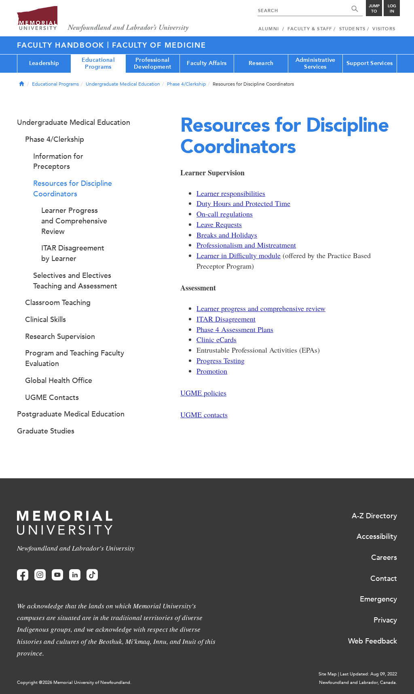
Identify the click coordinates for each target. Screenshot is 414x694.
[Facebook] (22, 575)
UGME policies (203, 392)
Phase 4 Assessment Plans (234, 329)
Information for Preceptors (58, 161)
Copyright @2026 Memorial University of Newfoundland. (74, 682)
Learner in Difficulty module (238, 255)
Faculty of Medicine (159, 45)
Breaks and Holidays (226, 235)
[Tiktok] (92, 575)
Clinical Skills (45, 319)
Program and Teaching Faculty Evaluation (74, 358)
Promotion (211, 371)
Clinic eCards (216, 339)
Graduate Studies (45, 431)
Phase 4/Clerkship (186, 84)
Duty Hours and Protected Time (243, 203)
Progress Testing (220, 360)
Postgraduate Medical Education (71, 414)
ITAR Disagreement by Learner (72, 253)
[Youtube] (57, 575)
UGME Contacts (52, 397)
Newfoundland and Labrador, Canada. (358, 682)
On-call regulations (224, 214)
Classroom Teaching (58, 302)
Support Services (369, 63)
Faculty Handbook (62, 45)
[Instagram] (40, 575)
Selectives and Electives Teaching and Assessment (75, 280)
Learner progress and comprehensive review (260, 308)
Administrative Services (316, 63)
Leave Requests (219, 224)
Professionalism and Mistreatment (246, 245)
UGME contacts (204, 414)
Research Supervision (60, 336)
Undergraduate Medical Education (123, 84)
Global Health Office (58, 380)
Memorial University (103, 19)
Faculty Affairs (206, 63)
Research (261, 63)
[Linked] (74, 575)
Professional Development (152, 63)
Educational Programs (98, 63)
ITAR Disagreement (226, 319)
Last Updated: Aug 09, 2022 (368, 674)
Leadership (44, 63)
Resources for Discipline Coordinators (72, 188)
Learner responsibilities (230, 193)
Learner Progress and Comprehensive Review (74, 221)
